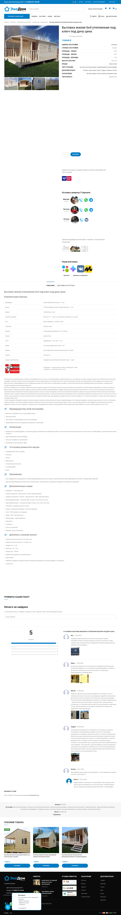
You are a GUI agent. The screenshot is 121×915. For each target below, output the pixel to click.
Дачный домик (112, 67)
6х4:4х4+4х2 (63, 812)
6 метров (114, 44)
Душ (94, 70)
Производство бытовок (24, 22)
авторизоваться (34, 795)
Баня (115, 73)
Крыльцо (103, 896)
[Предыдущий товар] (112, 22)
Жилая (104, 73)
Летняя (99, 73)
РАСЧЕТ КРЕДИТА (83, 178)
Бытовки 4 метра (55, 809)
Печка (115, 70)
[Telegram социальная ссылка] (68, 2)
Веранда (103, 883)
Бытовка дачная (91, 67)
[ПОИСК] (83, 9)
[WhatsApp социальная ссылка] (63, 2)
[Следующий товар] (116, 22)
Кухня (91, 70)
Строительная (85, 896)
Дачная (89, 73)
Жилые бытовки (91, 807)
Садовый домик (102, 67)
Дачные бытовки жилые (41, 807)
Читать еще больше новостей (42, 903)
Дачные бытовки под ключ (76, 807)
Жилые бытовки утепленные (106, 807)
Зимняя (94, 73)
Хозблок (85, 70)
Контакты (7, 895)
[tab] (50, 284)
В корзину (75, 154)
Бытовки (13, 22)
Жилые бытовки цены (20, 807)
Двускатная (113, 64)
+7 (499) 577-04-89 (18, 890)
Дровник (103, 900)
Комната (109, 70)
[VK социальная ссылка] (66, 2)
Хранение (110, 73)
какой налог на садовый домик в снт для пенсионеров (49, 882)
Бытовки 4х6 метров (68, 809)
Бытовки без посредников (40, 22)
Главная (6, 22)
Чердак (102, 880)
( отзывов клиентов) (75, 36)
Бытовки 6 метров (81, 809)
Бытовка (82, 67)
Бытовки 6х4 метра (94, 809)
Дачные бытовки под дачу (58, 807)
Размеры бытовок (43, 809)
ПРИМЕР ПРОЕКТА (101, 249)
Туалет (99, 70)
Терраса (103, 70)
